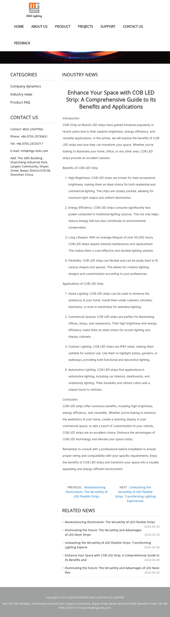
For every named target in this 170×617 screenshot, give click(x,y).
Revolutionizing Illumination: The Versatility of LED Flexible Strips (86, 491)
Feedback (22, 43)
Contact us (133, 26)
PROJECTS (85, 26)
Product (62, 26)
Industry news (21, 94)
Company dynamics (25, 86)
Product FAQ (20, 102)
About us (39, 26)
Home (19, 26)
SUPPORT (108, 26)
